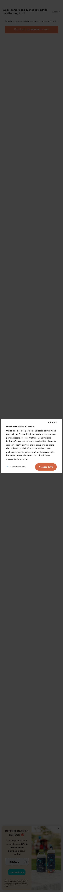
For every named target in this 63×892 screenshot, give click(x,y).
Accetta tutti (46, 467)
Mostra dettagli (17, 467)
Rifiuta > (52, 422)
